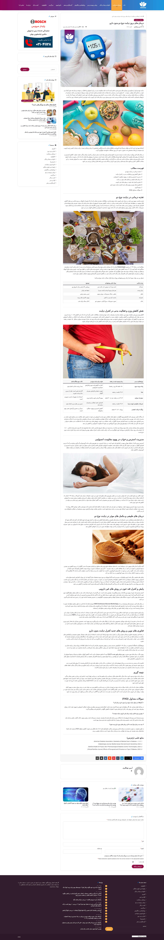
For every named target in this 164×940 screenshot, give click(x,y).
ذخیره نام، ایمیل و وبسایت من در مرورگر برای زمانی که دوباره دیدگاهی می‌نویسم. (123, 855)
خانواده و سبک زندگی (105, 5)
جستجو (144, 926)
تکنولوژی (44, 5)
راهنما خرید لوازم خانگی (49, 167)
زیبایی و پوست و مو (92, 5)
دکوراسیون (58, 5)
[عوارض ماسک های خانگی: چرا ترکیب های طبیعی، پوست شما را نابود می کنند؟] (51, 113)
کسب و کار (35, 5)
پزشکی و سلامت (116, 5)
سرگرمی (51, 5)
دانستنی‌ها (52, 162)
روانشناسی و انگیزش (80, 5)
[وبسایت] (131, 771)
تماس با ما (21, 5)
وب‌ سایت (99, 848)
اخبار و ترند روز (51, 151)
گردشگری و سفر (68, 5)
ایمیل (142, 848)
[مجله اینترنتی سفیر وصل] (143, 5)
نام (142, 841)
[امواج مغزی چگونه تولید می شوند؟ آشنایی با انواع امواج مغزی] (75, 794)
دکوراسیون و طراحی (50, 164)
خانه (124, 5)
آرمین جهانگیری (137, 26)
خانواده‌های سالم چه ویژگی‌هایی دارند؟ (44, 105)
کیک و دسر (52, 180)
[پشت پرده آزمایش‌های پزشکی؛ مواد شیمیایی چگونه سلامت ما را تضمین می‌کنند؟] (51, 120)
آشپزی (53, 148)
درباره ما (28, 5)
